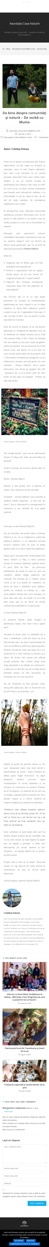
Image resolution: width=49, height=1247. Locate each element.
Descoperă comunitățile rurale (18, 137)
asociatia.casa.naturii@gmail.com (25, 131)
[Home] (3, 49)
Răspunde (8, 1112)
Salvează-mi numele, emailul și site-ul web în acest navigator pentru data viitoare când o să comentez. (24, 1195)
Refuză (30, 1241)
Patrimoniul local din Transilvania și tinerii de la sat (24, 1049)
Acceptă (19, 1241)
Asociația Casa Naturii (25, 23)
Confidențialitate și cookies (24, 1244)
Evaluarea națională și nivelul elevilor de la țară (24, 1086)
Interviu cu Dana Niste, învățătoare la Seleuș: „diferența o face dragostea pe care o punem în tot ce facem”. (24, 997)
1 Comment (43, 137)
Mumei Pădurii (31, 249)
